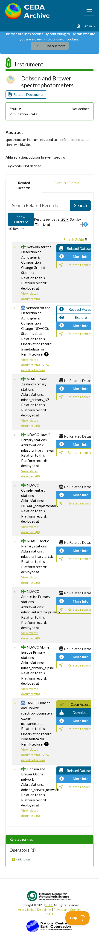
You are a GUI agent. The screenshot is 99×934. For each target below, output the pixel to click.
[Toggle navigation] (89, 11)
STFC (49, 905)
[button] (26, 94)
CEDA (50, 914)
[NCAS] (49, 896)
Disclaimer (44, 909)
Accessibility (26, 909)
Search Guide (74, 239)
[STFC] (49, 926)
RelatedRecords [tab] (24, 185)
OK (36, 46)
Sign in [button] (87, 26)
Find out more (55, 46)
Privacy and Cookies (67, 909)
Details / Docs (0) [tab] (68, 183)
